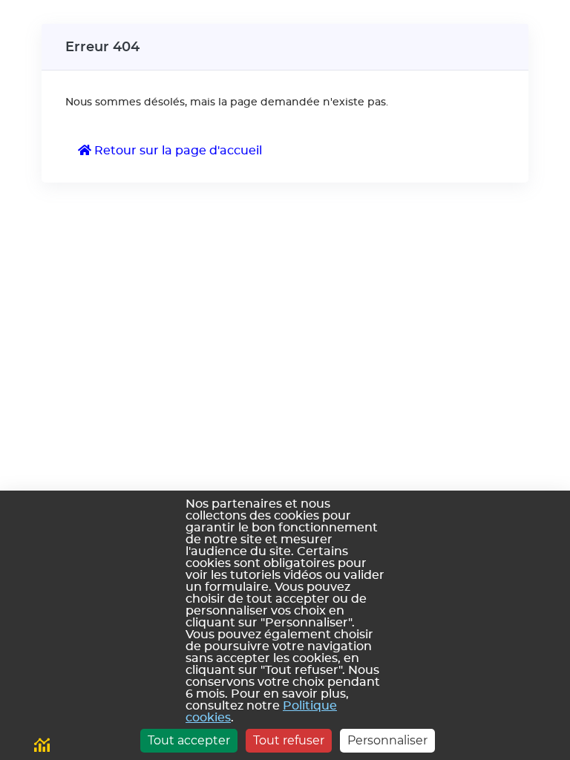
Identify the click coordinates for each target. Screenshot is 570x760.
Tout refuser (288, 740)
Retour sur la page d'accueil (176, 151)
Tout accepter (189, 740)
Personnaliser (387, 740)
